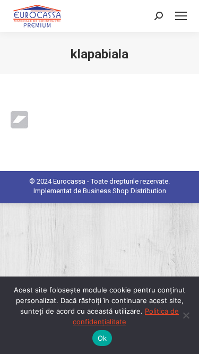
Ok (102, 338)
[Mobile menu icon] (181, 15)
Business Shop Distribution (124, 191)
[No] (185, 315)
